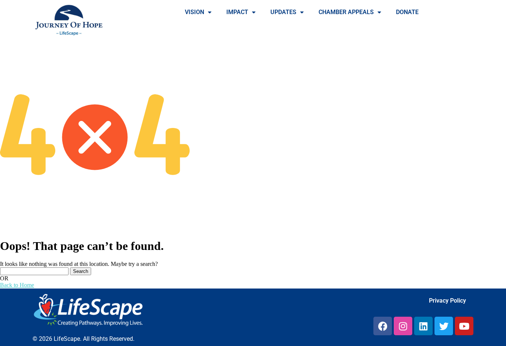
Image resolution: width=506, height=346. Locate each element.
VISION (194, 12)
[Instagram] (403, 326)
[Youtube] (464, 326)
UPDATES (283, 12)
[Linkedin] (423, 326)
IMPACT (237, 12)
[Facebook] (382, 326)
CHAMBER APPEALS (346, 12)
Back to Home (17, 285)
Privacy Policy (447, 300)
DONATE (407, 12)
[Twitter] (444, 326)
